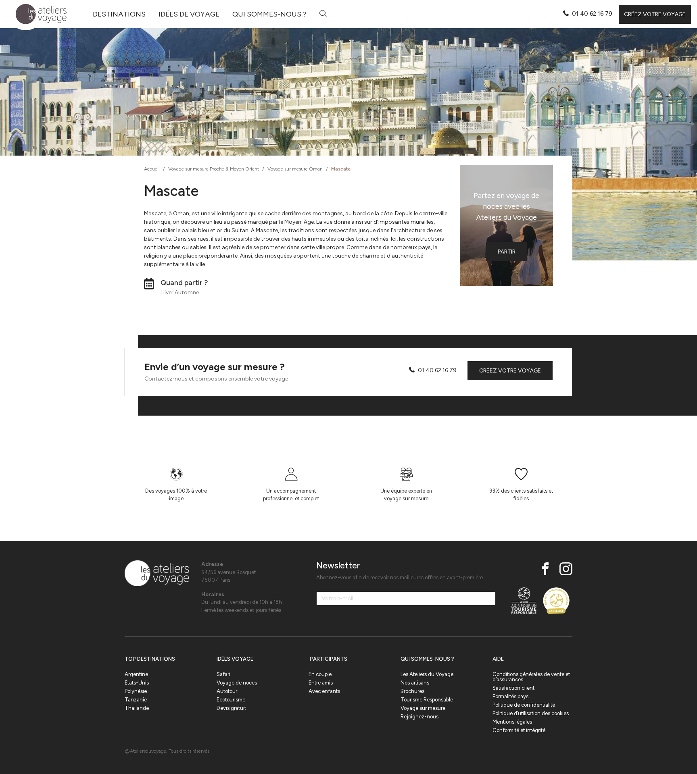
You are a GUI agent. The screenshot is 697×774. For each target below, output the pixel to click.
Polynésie (136, 691)
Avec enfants (324, 691)
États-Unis (137, 683)
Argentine (136, 674)
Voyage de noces (237, 683)
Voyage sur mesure (423, 708)
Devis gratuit (231, 708)
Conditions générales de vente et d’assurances (531, 676)
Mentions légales (512, 722)
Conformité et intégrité (518, 730)
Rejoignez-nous (419, 717)
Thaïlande (137, 708)
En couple (320, 674)
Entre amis (321, 683)
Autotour (227, 691)
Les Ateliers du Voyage (427, 674)
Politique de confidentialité (523, 705)
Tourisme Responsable (427, 700)
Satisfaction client (513, 688)
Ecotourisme (231, 700)
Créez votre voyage (655, 14)
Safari (223, 674)
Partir (506, 251)
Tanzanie (136, 700)
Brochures (412, 691)
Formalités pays (510, 696)
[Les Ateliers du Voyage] (36, 14)
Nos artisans (415, 683)
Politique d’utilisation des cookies (530, 713)
